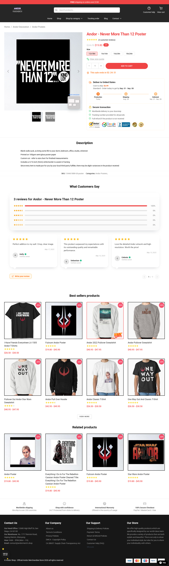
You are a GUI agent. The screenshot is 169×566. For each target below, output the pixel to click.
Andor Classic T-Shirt (96, 399)
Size (88, 49)
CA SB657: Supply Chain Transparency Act (63, 543)
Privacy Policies (52, 536)
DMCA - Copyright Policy (56, 540)
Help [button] (164, 563)
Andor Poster (10, 474)
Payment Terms (93, 532)
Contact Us (91, 540)
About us (49, 528)
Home (7, 27)
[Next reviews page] (157, 276)
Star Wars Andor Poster (138, 474)
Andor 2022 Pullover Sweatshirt (101, 342)
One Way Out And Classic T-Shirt (143, 399)
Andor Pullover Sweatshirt (140, 342)
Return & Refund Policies (97, 536)
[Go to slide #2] (50, 117)
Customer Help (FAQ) (95, 543)
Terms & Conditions (54, 532)
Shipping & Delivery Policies (98, 528)
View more (84, 416)
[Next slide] (78, 71)
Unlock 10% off (5, 554)
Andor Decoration (21, 27)
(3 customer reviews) (106, 40)
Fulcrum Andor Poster (55, 342)
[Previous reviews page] (144, 276)
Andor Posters (38, 27)
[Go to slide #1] (36, 117)
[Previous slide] (8, 71)
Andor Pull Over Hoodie (56, 399)
